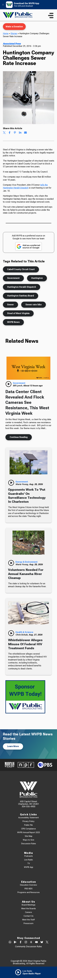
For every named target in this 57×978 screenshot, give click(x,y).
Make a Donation (14, 26)
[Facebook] (20, 942)
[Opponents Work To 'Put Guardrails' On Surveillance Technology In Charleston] (28, 462)
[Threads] (31, 942)
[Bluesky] (41, 942)
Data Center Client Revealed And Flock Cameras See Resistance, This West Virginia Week (27, 402)
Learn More (13, 746)
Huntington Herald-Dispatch (21, 287)
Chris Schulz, (22, 634)
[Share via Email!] (25, 133)
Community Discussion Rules (28, 946)
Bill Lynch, (18, 385)
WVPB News (13, 322)
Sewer (10, 304)
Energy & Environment (27, 562)
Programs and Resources (28, 892)
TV (28, 863)
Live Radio (28, 860)
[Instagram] (26, 942)
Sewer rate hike (33, 304)
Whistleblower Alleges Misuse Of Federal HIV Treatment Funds (25, 644)
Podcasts (28, 856)
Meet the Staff (28, 920)
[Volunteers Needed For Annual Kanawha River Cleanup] (28, 543)
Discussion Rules (28, 844)
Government (13, 278)
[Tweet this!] (4, 133)
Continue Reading (19, 437)
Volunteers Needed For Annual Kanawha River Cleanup (25, 574)
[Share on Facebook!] (9, 133)
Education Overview (28, 885)
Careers (28, 912)
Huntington (37, 278)
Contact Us (28, 916)
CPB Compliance (28, 829)
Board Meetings (28, 905)
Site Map (28, 836)
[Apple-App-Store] (10, 942)
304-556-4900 (28, 806)
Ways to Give (28, 840)
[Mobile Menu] (50, 15)
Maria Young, (22, 484)
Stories (14, 33)
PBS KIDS (28, 889)
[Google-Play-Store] (15, 942)
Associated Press (12, 43)
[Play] (8, 384)
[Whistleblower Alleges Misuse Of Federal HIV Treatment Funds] (28, 613)
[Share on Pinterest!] (15, 133)
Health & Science (24, 632)
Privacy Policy (28, 821)
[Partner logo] (9, 765)
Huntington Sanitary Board (20, 295)
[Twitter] (47, 942)
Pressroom (28, 923)
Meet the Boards (28, 908)
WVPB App (28, 867)
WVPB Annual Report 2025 (28, 832)
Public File (28, 825)
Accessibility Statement (28, 818)
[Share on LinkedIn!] (20, 133)
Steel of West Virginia (18, 313)
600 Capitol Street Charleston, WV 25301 (28, 802)
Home (5, 33)
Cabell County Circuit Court (21, 269)
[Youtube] (36, 942)
